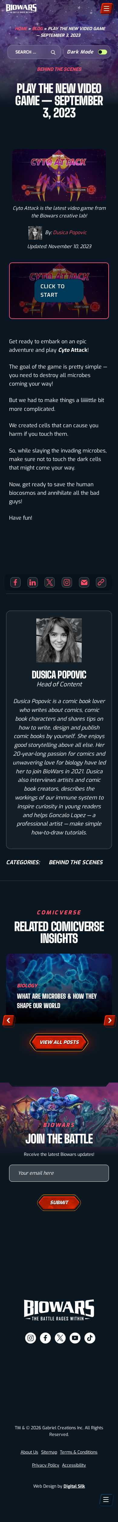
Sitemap (49, 1452)
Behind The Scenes (59, 69)
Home (21, 29)
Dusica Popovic (70, 232)
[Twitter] (49, 582)
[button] (8, 1020)
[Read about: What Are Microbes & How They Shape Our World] (59, 989)
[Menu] (106, 8)
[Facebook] (15, 582)
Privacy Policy (45, 1465)
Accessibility (74, 1465)
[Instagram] (67, 582)
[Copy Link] (101, 582)
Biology (27, 986)
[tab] (36, 1513)
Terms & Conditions (78, 1452)
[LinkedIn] (33, 582)
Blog (37, 29)
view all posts (59, 1042)
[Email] (84, 582)
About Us (29, 1452)
